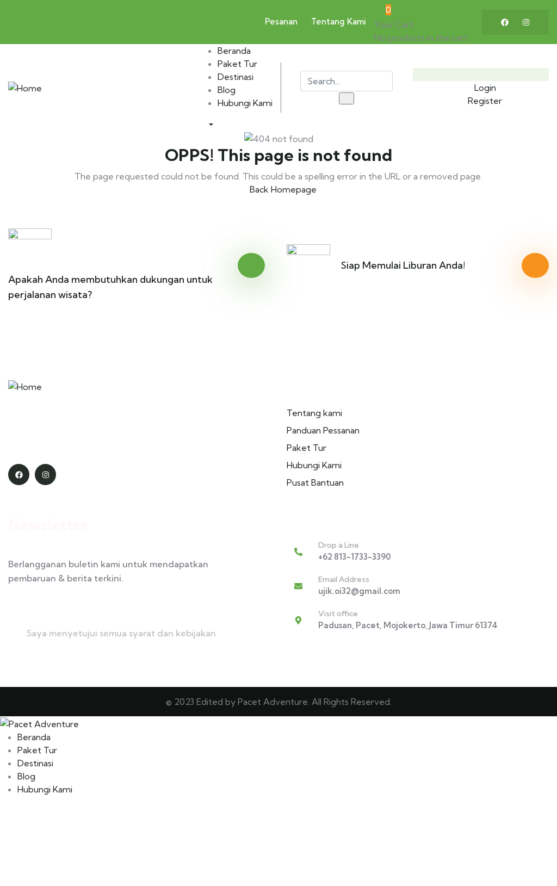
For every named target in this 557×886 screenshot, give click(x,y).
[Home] (25, 87)
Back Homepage (282, 189)
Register (484, 100)
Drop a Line (338, 545)
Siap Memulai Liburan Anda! (403, 265)
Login (484, 87)
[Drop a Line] (298, 551)
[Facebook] (505, 22)
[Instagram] (526, 22)
